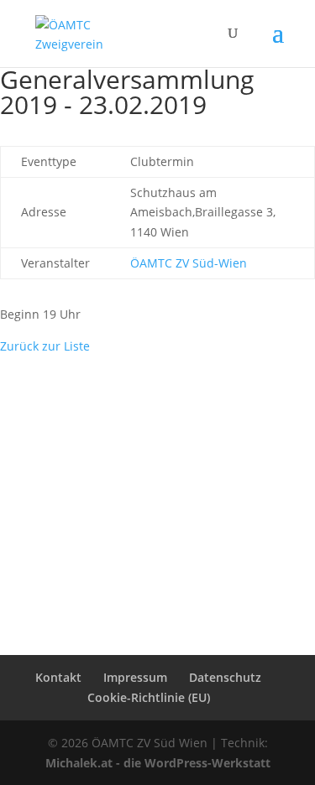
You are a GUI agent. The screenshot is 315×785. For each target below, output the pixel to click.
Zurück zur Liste (45, 346)
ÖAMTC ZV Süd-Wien (188, 263)
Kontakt (58, 677)
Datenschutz (225, 677)
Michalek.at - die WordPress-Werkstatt (157, 763)
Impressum (135, 677)
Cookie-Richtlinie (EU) (148, 697)
